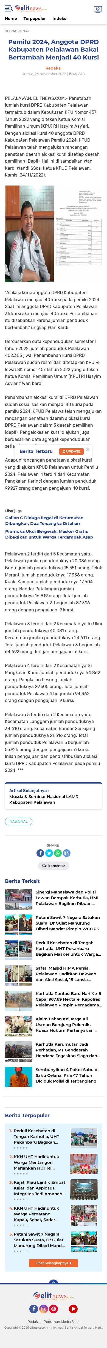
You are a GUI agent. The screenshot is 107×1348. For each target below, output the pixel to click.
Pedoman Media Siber (62, 1322)
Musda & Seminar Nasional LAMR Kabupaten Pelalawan (43, 799)
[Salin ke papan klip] (67, 853)
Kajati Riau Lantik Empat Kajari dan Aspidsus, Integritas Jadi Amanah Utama (39, 1188)
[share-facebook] (40, 853)
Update (72, 451)
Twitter (66, 1307)
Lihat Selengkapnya (52, 1263)
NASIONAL (19, 821)
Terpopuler (35, 18)
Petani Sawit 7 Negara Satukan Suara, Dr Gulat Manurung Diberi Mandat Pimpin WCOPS (40, 1240)
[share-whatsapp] (58, 853)
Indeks (59, 18)
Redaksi (33, 1322)
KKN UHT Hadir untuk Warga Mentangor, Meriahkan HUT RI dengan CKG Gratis (36, 1162)
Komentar (56, 866)
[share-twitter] (49, 853)
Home (11, 18)
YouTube (77, 1315)
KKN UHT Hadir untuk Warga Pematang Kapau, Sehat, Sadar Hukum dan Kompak (36, 1214)
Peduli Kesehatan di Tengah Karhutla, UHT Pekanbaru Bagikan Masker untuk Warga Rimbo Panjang (36, 1136)
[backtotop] (53, 1284)
